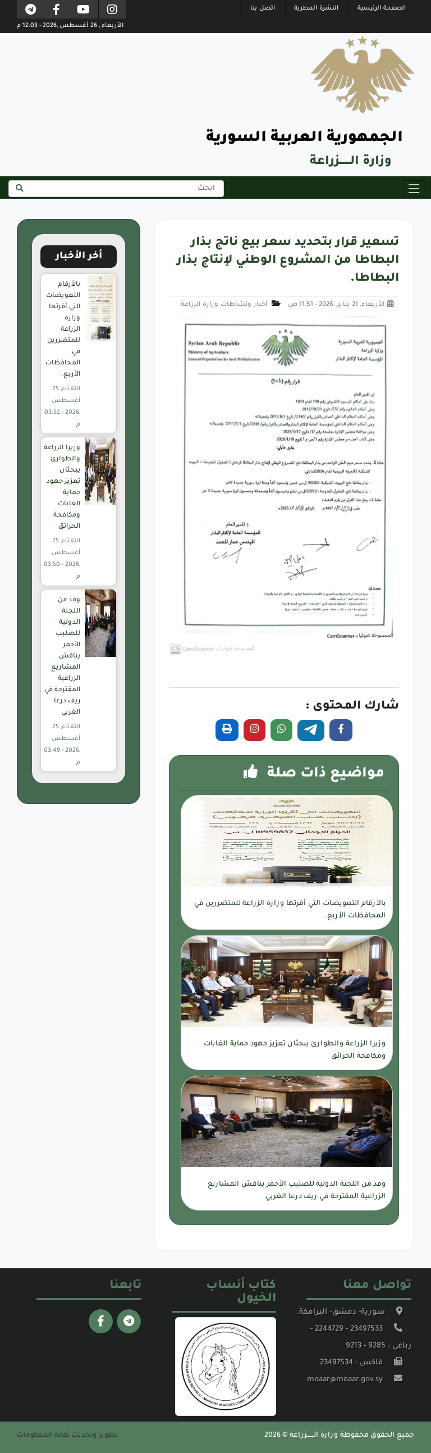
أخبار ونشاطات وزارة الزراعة (224, 305)
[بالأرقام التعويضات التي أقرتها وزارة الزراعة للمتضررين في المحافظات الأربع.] (100, 308)
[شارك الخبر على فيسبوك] (340, 730)
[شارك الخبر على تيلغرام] (310, 730)
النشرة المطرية (316, 8)
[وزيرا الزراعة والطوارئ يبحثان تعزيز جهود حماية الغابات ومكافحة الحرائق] (100, 472)
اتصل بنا (262, 8)
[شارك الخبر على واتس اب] (281, 730)
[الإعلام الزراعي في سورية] (112, 11)
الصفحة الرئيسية (381, 8)
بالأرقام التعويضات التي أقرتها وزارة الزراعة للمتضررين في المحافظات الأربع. (62, 329)
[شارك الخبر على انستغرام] (254, 730)
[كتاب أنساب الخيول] (225, 1367)
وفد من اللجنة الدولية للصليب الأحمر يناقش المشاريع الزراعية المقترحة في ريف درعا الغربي (62, 656)
